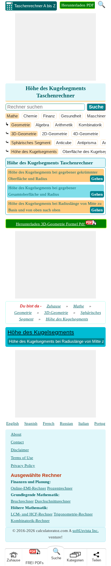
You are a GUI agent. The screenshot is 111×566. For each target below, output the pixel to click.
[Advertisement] (55, 47)
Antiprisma (86, 142)
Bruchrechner (22, 501)
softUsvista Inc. (85, 530)
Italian (83, 423)
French (48, 423)
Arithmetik (64, 125)
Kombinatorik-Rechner (30, 520)
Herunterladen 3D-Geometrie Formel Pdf (51, 224)
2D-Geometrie (54, 133)
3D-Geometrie (23, 133)
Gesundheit (71, 116)
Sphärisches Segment (30, 142)
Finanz (49, 116)
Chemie (30, 116)
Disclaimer (20, 450)
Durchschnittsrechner (53, 501)
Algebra (42, 125)
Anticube (63, 142)
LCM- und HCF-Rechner (32, 514)
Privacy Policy (23, 465)
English (12, 423)
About (16, 434)
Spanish (30, 423)
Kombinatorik (90, 125)
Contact (17, 442)
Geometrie (20, 125)
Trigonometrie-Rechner (73, 514)
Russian (66, 423)
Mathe (12, 116)
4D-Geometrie (85, 133)
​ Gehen (97, 179)
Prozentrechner (59, 488)
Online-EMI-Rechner (28, 488)
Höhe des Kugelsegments (34, 151)
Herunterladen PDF (77, 5)
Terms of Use (22, 458)
